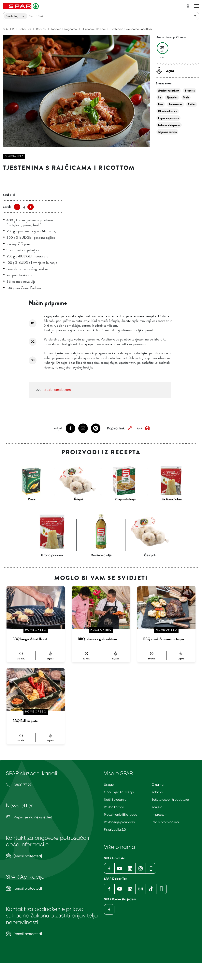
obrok (7, 206)
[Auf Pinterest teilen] (95, 428)
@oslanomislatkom (168, 91)
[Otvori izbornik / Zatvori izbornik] (196, 6)
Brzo (160, 104)
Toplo (186, 97)
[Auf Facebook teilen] (70, 428)
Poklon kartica (114, 807)
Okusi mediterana (167, 111)
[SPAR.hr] (21, 6)
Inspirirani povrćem (168, 118)
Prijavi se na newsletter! (32, 817)
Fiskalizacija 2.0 (115, 829)
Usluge (109, 784)
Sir (159, 97)
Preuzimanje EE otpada (120, 814)
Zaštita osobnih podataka (170, 799)
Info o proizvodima (165, 822)
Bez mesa (190, 91)
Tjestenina (172, 97)
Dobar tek (25, 29)
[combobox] (15, 16)
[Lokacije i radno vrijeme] (188, 6)
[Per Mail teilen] (83, 428)
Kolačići (157, 792)
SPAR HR (8, 29)
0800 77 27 (22, 785)
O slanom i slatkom (94, 29)
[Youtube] (119, 868)
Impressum (159, 814)
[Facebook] (109, 868)
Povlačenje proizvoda (119, 822)
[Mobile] (151, 868)
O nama (158, 784)
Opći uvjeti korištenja (119, 792)
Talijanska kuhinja (167, 132)
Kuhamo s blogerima (64, 29)
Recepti (41, 29)
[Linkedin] (130, 868)
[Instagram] (140, 868)
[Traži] (195, 16)
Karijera (157, 807)
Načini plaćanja (115, 799)
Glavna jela (14, 156)
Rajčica (191, 104)
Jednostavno (175, 104)
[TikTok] (151, 889)
